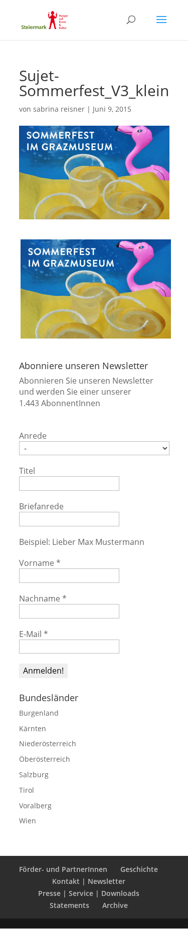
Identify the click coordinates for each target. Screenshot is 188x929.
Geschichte (139, 869)
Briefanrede (41, 506)
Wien (27, 820)
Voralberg (35, 805)
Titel (27, 470)
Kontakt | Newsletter (88, 881)
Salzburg (34, 774)
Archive (115, 905)
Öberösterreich (44, 759)
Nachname (43, 598)
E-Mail (33, 634)
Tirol (26, 790)
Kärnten (32, 728)
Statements (69, 905)
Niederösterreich (47, 743)
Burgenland (39, 713)
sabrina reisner (59, 109)
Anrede (33, 435)
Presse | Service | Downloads (88, 893)
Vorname (40, 562)
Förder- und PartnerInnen (63, 869)
